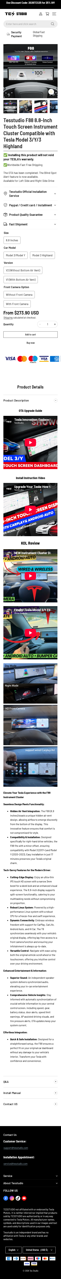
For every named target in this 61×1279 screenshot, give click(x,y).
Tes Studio (34, 1270)
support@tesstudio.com (16, 1147)
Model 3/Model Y (15, 255)
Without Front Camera (19, 294)
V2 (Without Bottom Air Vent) (23, 270)
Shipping (8, 317)
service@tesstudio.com (15, 1163)
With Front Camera (17, 304)
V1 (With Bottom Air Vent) (20, 279)
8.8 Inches (12, 240)
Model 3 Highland (42, 255)
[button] (54, 13)
